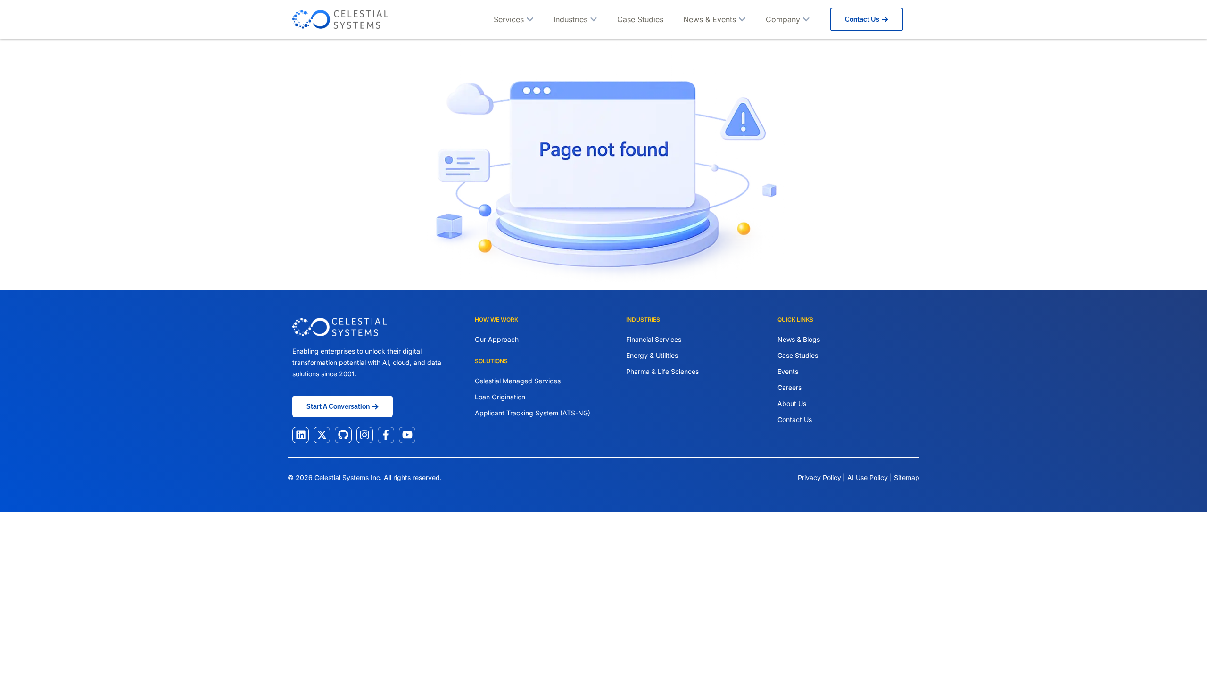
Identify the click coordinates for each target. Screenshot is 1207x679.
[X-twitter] (322, 435)
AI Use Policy (868, 477)
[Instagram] (364, 435)
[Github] (343, 435)
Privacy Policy (819, 477)
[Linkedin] (300, 435)
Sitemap (906, 477)
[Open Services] (530, 19)
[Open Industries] (593, 19)
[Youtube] (407, 435)
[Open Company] (806, 19)
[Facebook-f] (386, 435)
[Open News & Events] (742, 19)
